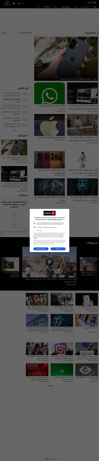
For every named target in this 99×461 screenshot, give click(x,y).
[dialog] (49, 230)
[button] (49, 230)
